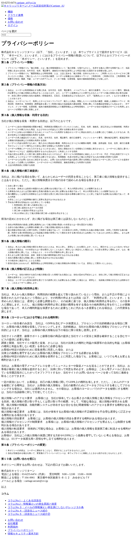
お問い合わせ (15, 22)
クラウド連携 (15, 15)
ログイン (13, 25)
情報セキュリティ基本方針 (23, 533)
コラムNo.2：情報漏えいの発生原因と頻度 (32, 503)
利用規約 (13, 526)
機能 (10, 11)
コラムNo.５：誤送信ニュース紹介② (29, 514)
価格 (10, 18)
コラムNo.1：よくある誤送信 (24, 500)
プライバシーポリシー (20, 530)
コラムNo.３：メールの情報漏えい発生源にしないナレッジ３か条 (46, 507)
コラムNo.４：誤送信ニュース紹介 (28, 510)
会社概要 (13, 523)
